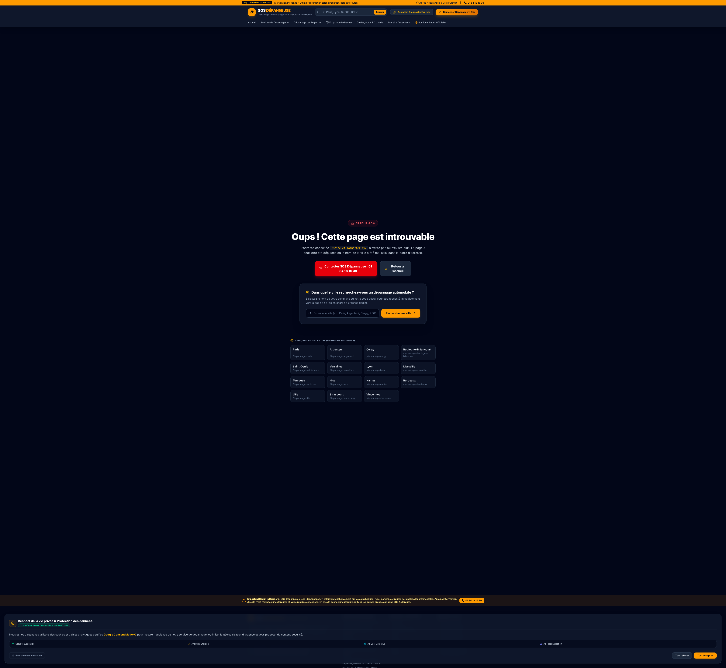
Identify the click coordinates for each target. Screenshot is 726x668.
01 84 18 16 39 (476, 2)
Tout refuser (682, 655)
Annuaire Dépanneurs (399, 22)
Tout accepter (705, 655)
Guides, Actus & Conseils (370, 22)
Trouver (380, 12)
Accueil (252, 22)
